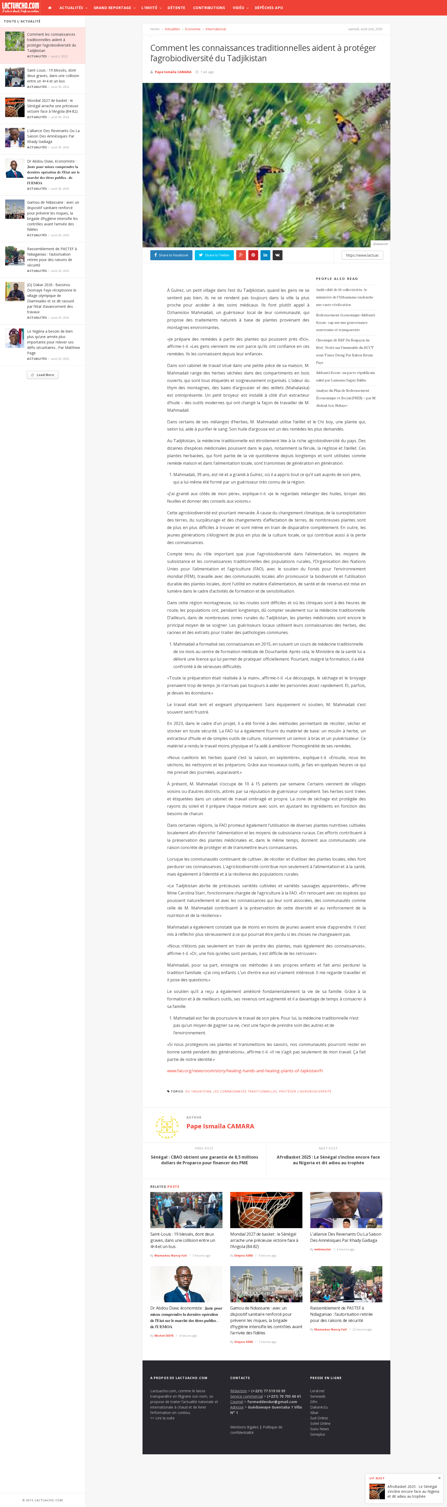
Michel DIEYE (164, 1335)
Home (155, 29)
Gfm (313, 1401)
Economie (192, 29)
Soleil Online (320, 1423)
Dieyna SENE (243, 1255)
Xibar (314, 1412)
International (215, 29)
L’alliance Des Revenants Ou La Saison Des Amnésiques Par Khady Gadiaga (53, 136)
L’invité (149, 7)
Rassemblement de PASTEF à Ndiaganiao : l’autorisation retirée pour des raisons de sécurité (341, 1314)
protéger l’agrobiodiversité (305, 1091)
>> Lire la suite (162, 1418)
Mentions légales (244, 1427)
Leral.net (317, 1390)
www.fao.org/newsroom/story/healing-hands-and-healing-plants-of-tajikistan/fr (245, 1071)
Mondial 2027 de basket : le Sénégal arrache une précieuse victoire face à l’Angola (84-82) (52, 106)
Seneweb (317, 1396)
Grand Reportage (112, 7)
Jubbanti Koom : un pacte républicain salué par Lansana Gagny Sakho (345, 377)
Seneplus (317, 1434)
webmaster (322, 1249)
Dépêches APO (269, 7)
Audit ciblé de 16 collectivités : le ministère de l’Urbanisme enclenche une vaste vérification (344, 297)
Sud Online (319, 1418)
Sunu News (319, 1428)
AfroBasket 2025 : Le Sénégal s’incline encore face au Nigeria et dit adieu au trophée (413, 1491)
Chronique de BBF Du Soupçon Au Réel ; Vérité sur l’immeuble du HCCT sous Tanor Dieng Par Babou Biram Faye (345, 351)
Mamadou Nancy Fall (170, 1255)
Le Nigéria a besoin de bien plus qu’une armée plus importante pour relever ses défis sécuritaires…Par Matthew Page (53, 342)
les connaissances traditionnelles (245, 1091)
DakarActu (319, 1407)
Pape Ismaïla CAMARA (173, 72)
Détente (176, 7)
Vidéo (238, 7)
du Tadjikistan (198, 1091)
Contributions (209, 7)
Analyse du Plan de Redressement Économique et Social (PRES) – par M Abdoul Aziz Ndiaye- (346, 398)
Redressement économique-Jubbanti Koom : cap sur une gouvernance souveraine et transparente (345, 322)
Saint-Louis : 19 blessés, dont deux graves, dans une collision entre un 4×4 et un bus (53, 75)
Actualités (71, 7)
